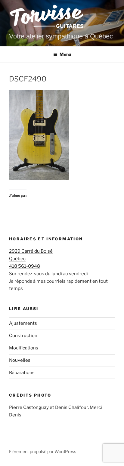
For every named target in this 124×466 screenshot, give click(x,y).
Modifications (23, 348)
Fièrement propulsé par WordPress (42, 451)
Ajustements (23, 323)
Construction (23, 335)
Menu (65, 54)
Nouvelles (19, 360)
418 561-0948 (24, 266)
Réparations (22, 372)
